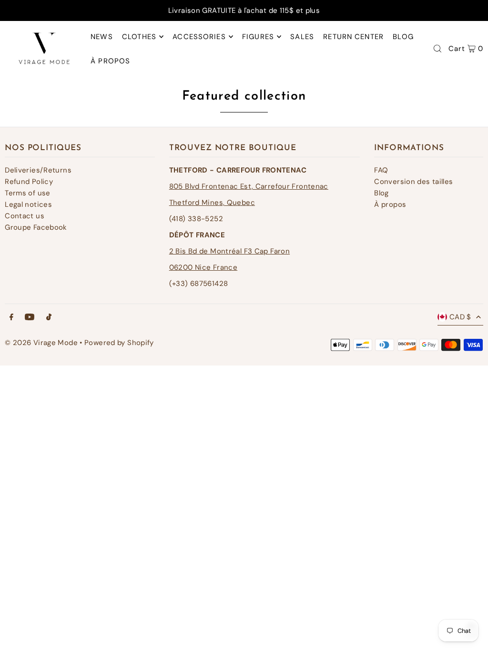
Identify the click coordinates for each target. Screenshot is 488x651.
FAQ (381, 170)
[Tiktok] (48, 318)
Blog (381, 193)
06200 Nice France (203, 267)
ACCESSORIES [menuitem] (199, 36)
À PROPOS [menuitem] (110, 61)
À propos (390, 204)
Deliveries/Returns (38, 170)
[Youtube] (29, 318)
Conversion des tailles (413, 181)
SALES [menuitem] (302, 36)
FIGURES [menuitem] (258, 36)
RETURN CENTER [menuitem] (353, 36)
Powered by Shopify (119, 342)
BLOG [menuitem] (403, 36)
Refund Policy (29, 181)
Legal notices (28, 204)
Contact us (24, 216)
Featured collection (244, 96)
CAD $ (460, 317)
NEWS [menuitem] (102, 36)
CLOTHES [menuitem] (139, 36)
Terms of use (28, 193)
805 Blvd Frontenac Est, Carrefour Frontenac (248, 186)
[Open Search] (437, 48)
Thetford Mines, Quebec (212, 202)
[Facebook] (11, 318)
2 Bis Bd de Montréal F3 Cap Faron (229, 251)
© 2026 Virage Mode (41, 342)
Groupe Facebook (36, 227)
